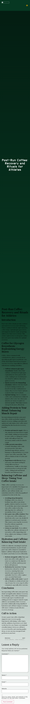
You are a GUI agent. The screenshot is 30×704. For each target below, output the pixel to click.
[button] (27, 5)
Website (4, 688)
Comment (5, 654)
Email (4, 682)
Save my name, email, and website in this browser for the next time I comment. (15, 697)
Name (4, 675)
